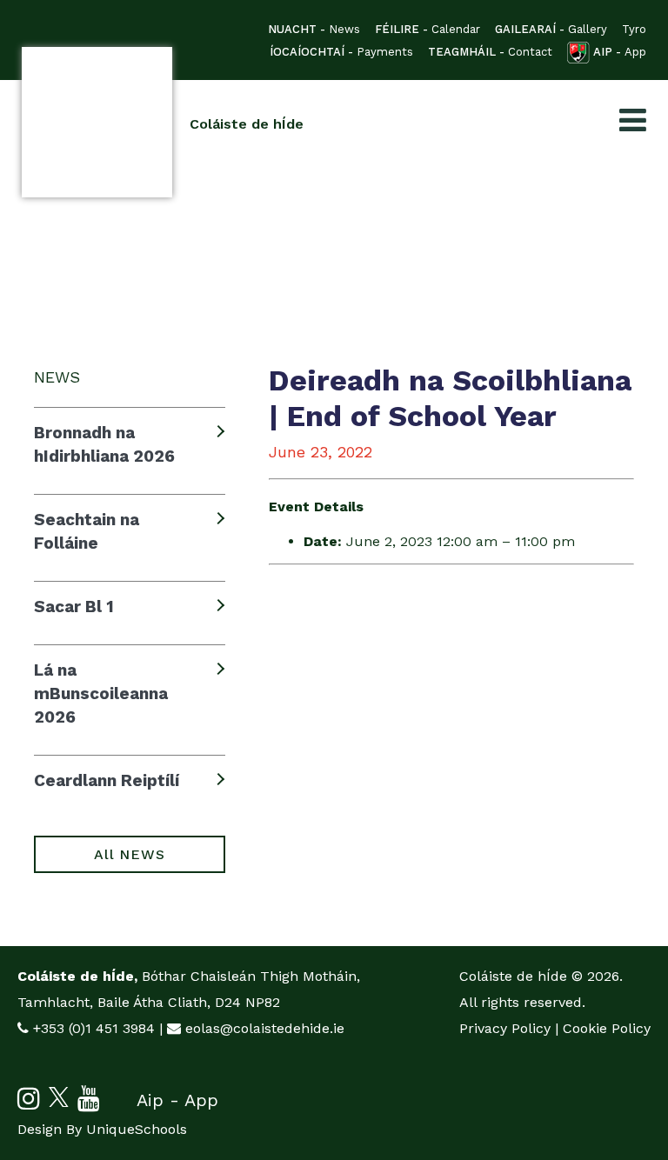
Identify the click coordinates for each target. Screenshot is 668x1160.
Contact (490, 51)
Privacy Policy (505, 1028)
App (619, 51)
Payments (341, 51)
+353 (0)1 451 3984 (94, 1028)
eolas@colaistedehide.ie (264, 1028)
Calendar (427, 29)
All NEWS (129, 854)
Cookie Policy (607, 1028)
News (314, 29)
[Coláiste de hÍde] (97, 122)
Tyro (634, 29)
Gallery (551, 29)
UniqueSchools (136, 1129)
